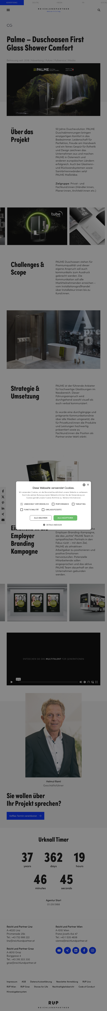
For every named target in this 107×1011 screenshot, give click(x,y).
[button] (53, 524)
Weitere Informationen (72, 498)
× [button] (88, 485)
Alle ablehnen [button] (40, 518)
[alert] (53, 505)
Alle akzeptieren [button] (65, 518)
